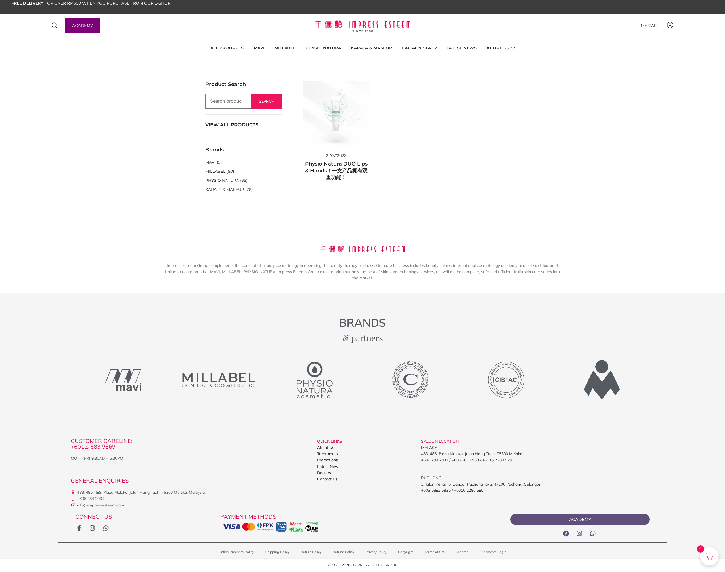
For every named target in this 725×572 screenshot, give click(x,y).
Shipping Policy (277, 552)
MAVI (259, 47)
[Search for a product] (54, 25)
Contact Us (327, 479)
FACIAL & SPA (416, 47)
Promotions (327, 460)
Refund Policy (343, 552)
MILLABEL (285, 47)
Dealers (324, 472)
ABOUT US (498, 47)
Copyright (405, 552)
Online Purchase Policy (236, 552)
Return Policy (311, 552)
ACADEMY (82, 25)
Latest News (328, 466)
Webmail (463, 552)
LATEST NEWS (462, 47)
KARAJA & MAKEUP (371, 47)
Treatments (327, 453)
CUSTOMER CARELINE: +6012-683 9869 (102, 443)
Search (266, 101)
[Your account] (670, 25)
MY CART (650, 25)
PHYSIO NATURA (323, 47)
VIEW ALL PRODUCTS (232, 125)
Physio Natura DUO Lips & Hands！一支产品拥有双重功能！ (336, 170)
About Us (325, 447)
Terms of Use (435, 552)
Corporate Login (493, 552)
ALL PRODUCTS (227, 47)
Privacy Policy (376, 552)
